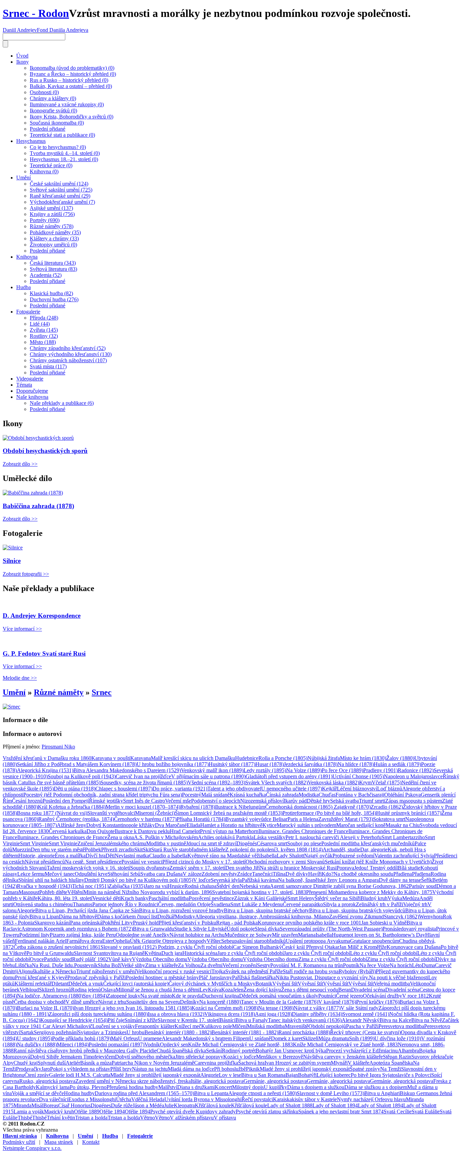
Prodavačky (28, 1069)
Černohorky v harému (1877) (145, 819)
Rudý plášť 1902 (90, 959)
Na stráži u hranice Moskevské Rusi (298, 868)
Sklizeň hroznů (55, 990)
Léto (417, 965)
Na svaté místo (156, 996)
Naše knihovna (32, 397)
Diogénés (246, 843)
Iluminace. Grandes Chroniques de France (303, 831)
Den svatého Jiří (242, 868)
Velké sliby (133, 965)
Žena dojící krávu (262, 990)
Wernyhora (431, 916)
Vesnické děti (106, 898)
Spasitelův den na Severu (153, 1002)
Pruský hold (146, 923)
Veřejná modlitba (392, 983)
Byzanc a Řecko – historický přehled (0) (73, 74)
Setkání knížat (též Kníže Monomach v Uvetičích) (378, 862)
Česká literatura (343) (53, 263)
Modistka (309, 795)
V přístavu (225, 1117)
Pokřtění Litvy (117, 923)
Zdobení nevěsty (219, 874)
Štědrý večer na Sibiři (338, 898)
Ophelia (121, 941)
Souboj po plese (304, 843)
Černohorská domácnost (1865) (299, 807)
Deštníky (189, 1002)
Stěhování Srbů (124, 874)
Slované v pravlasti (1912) (129, 947)
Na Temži (390, 1069)
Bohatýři (307, 1075)
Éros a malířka (70, 855)
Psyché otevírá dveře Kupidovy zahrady (193, 1111)
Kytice (269, 825)
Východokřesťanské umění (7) (62, 202)
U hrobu (135, 1032)
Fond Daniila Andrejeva (62, 30)
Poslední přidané (47, 129)
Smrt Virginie (34, 843)
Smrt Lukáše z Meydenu (256, 904)
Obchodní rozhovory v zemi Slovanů (285, 862)
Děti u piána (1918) (74, 788)
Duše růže (122, 1105)
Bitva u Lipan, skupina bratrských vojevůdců (357, 910)
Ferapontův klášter (155, 1026)
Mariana (307, 935)
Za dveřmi (212, 965)
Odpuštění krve (91, 874)
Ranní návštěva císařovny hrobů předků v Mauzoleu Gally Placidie (85, 1050)
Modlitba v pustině (166, 843)
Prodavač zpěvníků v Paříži (96, 977)
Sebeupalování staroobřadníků (253, 941)
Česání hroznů (27, 801)
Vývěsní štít (285, 983)
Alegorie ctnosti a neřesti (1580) (262, 1093)
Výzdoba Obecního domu (159, 959)
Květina (152, 953)
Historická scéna (199, 953)
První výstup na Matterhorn (229, 831)
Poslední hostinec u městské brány (162, 977)
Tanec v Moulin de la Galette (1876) (279, 1002)
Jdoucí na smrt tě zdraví (211, 843)
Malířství (167, 1087)
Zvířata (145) (44, 330)
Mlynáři (339, 1063)
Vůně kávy (120, 959)
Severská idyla (226, 880)
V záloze (192, 874)
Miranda (22, 1105)
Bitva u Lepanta (211, 1093)
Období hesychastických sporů (45, 450)
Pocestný (191, 795)
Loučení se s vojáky (113, 1026)
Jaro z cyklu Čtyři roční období (250, 953)
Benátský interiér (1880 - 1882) (177, 1032)
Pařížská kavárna (260, 880)
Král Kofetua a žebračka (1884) (72, 807)
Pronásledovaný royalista (409, 929)
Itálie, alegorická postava (217, 1081)
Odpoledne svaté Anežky (142, 935)
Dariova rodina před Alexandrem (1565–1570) (144, 1093)
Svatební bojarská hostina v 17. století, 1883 (259, 892)
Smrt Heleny (301, 898)
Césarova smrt (272, 843)
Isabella (268, 855)
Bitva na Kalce (395, 1020)
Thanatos (82, 904)
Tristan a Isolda (91, 1117)
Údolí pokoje (241, 929)
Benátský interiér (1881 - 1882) (244, 1032)
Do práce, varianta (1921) (180, 788)
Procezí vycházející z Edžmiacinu (362, 1050)
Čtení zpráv (36, 1075)
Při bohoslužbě (230, 1069)
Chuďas (327, 795)
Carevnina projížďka (216, 1063)
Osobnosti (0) (44, 92)
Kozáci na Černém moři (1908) (224, 1008)
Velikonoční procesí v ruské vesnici (173, 971)
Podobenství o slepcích (215, 801)
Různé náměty (59, 692)
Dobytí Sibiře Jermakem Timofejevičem (72, 1057)
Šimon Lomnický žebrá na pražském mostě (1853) (228, 813)
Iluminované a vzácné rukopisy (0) (67, 104)
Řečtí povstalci (257, 1099)
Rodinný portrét (239, 1050)
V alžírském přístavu (192, 1117)
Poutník (351, 965)
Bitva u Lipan (44, 916)
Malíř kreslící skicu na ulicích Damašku (193, 758)
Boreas (50, 1105)
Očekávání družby (382, 996)
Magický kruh (59, 1111)
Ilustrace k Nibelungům (240, 807)
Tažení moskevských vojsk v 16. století (88, 868)
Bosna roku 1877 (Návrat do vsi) (52, 813)
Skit (138, 849)
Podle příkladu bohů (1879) (81, 1038)
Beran (344, 990)
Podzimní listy (34, 935)
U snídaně (260, 1038)
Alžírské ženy (71, 825)
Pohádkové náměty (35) (55, 232)
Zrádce (244, 874)
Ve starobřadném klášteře (198, 849)
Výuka (395, 898)
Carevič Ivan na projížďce (143, 776)
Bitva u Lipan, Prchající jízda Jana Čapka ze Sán (87, 910)
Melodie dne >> (20, 678)
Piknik (253, 1069)
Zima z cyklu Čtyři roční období (332, 959)
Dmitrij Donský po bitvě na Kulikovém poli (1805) (138, 880)
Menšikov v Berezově (279, 1057)
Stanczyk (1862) (401, 916)
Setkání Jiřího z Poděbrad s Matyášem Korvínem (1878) (77, 764)
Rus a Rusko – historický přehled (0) (69, 80)
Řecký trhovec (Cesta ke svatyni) (365, 1032)
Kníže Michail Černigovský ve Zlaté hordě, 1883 (240, 1044)
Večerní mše (178, 801)
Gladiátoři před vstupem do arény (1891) (289, 776)
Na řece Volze (375, 965)
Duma (428, 965)
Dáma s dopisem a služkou (315, 1087)
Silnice (12, 560)
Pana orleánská (86, 923)
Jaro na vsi (156, 886)
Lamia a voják (29, 1111)
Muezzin (21, 849)
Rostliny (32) (44, 336)
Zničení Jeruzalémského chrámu (111, 843)
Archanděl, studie (341, 849)
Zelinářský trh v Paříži (379, 904)
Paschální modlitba (168, 898)
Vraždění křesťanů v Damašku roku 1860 (47, 758)
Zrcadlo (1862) (387, 807)
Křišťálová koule (213, 1105)
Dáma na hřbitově (78, 916)
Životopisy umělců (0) (53, 244)
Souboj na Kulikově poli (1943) (82, 776)
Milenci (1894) (73, 1044)
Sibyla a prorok (339, 904)
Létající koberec (334, 1075)
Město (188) (43, 342)
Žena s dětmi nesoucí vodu (309, 990)
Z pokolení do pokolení (250, 849)
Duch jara (171, 953)
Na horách (401, 965)
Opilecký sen (174, 1044)
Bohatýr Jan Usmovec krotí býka (291, 1050)
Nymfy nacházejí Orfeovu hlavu (371, 1099)
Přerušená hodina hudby (132, 1087)
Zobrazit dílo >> (20, 464)
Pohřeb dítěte (53, 892)
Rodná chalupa (200, 886)
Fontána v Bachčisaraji (360, 795)
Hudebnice (246, 758)
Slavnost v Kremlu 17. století (189, 1020)
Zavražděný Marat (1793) (345, 819)
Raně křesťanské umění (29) (60, 196)
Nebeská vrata (254, 886)
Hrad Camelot (185, 831)
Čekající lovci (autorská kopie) (135, 983)
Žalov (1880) (400, 758)
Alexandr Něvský (360, 1020)
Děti (110, 855)
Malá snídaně (215, 795)
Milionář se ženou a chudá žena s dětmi (158, 990)
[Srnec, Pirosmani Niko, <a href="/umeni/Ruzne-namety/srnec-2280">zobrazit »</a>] (11, 707)
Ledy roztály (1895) (265, 770)
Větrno (147, 1117)
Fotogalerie (28, 311)
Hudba (23, 287)
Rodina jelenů (86, 990)
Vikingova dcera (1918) (229, 1014)
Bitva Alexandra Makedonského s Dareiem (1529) (127, 770)
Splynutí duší (52, 1063)
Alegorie (26, 910)
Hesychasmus (31, 141)
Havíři (315, 874)
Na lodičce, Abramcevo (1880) (50, 996)
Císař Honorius (74, 1105)
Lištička (23, 965)
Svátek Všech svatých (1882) (276, 782)
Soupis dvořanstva (149, 868)
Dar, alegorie (374, 849)
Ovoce (37, 959)
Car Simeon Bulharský (257, 947)
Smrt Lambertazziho (403, 837)
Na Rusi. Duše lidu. (53, 965)
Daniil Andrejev (20, 30)
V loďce (202, 880)
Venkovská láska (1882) (333, 782)
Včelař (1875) (386, 782)
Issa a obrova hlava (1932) (176, 1014)
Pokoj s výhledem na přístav (80, 1069)
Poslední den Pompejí (66, 801)
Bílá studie (409, 868)
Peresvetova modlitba (401, 1026)
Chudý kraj (26, 1063)
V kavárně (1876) (337, 1002)
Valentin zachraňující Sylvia (404, 855)
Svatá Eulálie (426, 1111)
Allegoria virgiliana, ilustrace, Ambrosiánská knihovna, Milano (262, 916)
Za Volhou (189, 965)
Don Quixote (101, 831)
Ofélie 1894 (112, 1111)
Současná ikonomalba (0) (57, 123)
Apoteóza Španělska (391, 1063)
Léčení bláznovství (357, 788)
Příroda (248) (44, 318)
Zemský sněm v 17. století (197, 868)
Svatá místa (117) (48, 366)
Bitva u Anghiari (382, 1093)
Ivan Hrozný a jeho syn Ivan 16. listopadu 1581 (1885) (132, 1008)
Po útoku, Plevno (88, 1087)
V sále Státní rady (359, 1008)
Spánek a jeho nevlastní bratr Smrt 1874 (341, 1111)
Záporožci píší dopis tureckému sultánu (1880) (98, 1014)
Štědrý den (227, 886)
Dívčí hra (96, 855)
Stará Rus (161, 849)
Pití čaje (116, 1020)
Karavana (140, 758)
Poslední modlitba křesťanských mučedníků (368, 843)
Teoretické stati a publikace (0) (62, 135)
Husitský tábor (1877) (232, 764)
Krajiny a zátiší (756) (52, 214)
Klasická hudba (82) (51, 293)
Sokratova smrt (389, 819)
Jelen (238, 990)
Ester (107, 941)
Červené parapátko (303, 904)
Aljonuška (29, 971)
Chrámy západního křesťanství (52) (68, 348)
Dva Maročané (171, 825)
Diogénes (101, 1105)
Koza (227, 990)
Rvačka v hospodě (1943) (44, 886)
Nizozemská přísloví (262, 801)
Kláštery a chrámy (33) (54, 238)
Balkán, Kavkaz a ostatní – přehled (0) (71, 86)
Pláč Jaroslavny (215, 977)
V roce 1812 (415, 996)
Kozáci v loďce (239, 1057)
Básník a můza (96, 1063)
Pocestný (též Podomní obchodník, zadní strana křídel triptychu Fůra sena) (102, 795)
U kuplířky (275, 1087)
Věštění (75, 892)
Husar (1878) (269, 764)
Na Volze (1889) (304, 770)
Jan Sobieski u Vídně (384, 923)
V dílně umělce (82, 1002)
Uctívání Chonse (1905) (358, 776)
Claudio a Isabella (168, 855)
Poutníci (327, 996)
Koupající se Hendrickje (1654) (74, 1020)
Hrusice (176, 886)
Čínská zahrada (282, 795)
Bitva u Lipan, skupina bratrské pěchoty (266, 910)
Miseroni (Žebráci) (155, 813)
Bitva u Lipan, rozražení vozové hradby (181, 910)
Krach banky (134, 898)
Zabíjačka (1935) (127, 886)
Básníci (227, 1020)
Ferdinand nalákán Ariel (40, 941)
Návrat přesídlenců (45, 862)
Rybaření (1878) (197, 807)
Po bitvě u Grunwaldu (50, 953)
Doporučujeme (32, 391)
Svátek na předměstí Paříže (254, 971)
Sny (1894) (95, 996)
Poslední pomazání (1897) (116, 1044)
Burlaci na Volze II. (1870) (45, 1008)
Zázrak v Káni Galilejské (260, 898)
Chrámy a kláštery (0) (53, 98)
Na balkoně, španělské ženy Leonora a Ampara (328, 880)
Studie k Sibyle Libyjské (200, 929)
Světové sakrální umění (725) (61, 190)
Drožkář (166, 916)
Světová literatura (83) (53, 269)
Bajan (291, 1075)
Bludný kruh (374, 898)
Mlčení (239, 1026)
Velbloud (29, 990)
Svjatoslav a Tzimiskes (102, 1032)
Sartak (27, 1032)
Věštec (214, 941)
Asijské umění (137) (51, 208)
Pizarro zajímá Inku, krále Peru (83, 935)
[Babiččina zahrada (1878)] (33, 493)
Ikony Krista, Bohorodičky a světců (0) (71, 116)
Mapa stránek (58, 1142)
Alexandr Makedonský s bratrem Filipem (205, 1038)
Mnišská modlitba (266, 1026)
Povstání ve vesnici (141, 862)
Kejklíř (329, 788)
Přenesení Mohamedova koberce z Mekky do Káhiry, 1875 (369, 892)
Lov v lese (230, 1075)
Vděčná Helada (147, 1099)
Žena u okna (120, 837)
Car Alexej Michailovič (67, 1026)
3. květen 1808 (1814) (299, 849)
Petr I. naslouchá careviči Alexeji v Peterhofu (333, 837)
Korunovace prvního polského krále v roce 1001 (309, 923)
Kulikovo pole (216, 1026)
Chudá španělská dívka (181, 1050)
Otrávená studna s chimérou (43, 904)
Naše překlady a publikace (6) (62, 403)
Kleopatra (184, 1105)
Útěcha (123, 1099)
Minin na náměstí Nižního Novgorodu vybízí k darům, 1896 (148, 892)
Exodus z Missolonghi (92, 1099)
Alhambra (408, 1050)
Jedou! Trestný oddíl (376, 868)
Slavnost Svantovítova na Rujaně (109, 953)
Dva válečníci (53, 1099)
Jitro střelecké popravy (199, 1057)
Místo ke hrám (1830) (363, 758)
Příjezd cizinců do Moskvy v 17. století (204, 862)
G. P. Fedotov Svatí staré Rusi (44, 653)
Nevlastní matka (132, 855)
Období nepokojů (327, 1026)
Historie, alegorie (36, 855)
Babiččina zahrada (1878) (38, 505)
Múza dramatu (333, 1038)
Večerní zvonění (240, 965)
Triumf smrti (372, 801)
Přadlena (402, 874)
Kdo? (327, 874)
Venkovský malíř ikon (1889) (212, 770)
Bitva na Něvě (426, 1020)
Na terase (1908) (276, 1008)
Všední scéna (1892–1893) (216, 782)
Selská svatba (344, 801)
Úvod (22, 56)
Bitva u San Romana (263, 1075)
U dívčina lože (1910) (397, 1038)
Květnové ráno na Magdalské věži (223, 855)
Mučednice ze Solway (248, 935)
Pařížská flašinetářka (254, 977)
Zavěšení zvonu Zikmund (356, 916)
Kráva (214, 990)
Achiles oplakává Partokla (226, 837)
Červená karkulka (68, 831)
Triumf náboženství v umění (106, 971)
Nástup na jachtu (150, 1069)
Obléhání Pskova (402, 795)
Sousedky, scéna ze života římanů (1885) (144, 782)
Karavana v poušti (110, 758)
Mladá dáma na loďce (191, 1069)
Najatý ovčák (318, 855)
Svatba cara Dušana (161, 874)
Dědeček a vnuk (85, 983)
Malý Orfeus (124, 1038)
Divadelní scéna (368, 990)
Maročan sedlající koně (361, 825)
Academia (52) (46, 275)
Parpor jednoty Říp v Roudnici (125, 904)
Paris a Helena (302, 819)
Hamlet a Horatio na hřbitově (231, 825)
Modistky (185, 916)
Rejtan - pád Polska (237, 923)
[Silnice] (13, 547)
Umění (23, 177)
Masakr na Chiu (403, 825)
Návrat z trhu (112, 1002)
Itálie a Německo (58, 971)
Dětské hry (318, 801)
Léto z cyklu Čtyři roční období (383, 953)
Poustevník (86, 965)
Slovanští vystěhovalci (111, 813)
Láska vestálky (269, 837)
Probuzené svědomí (353, 855)
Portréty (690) (45, 220)
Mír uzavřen (285, 935)
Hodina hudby (79, 1093)
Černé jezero (349, 996)
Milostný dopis (248, 1087)
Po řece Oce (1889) (342, 770)
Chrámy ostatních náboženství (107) (68, 360)
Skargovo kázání (52, 923)
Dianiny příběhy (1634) (317, 1014)
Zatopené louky (123, 996)
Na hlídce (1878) (356, 764)
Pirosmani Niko (58, 746)
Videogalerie (29, 379)
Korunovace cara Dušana (414, 947)
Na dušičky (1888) (37, 1044)
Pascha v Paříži (362, 1026)
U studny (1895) (34, 1038)
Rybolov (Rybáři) (357, 971)
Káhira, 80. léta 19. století (65, 898)
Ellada (193, 825)
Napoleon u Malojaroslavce (413, 776)
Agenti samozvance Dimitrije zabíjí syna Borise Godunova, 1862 (339, 886)
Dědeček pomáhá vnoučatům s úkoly (278, 996)
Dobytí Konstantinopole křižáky (120, 825)
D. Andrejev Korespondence (41, 615)
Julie (169, 1105)
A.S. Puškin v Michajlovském (166, 837)
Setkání (214, 1050)
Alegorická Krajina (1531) (45, 770)
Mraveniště (296, 1026)
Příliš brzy (121, 1069)
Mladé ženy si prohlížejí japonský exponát (305, 1069)
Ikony (22, 62)
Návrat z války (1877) (317, 1008)
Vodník (152, 1044)
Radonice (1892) (416, 770)
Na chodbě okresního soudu (363, 874)
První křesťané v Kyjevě (41, 977)
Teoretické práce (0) (51, 165)
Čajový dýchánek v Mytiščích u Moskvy (211, 983)
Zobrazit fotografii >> (26, 574)
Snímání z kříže (141, 1020)
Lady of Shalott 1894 (335, 1105)
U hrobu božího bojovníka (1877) (173, 764)
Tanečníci (262, 874)
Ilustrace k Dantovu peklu (142, 831)
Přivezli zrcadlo (117, 849)
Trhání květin (61, 1117)
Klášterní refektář (33, 983)
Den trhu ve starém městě (58, 849)
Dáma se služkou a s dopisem (375, 1087)
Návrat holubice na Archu (197, 935)
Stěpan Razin (397, 1057)
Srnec (102, 692)
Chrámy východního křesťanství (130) (71, 354)
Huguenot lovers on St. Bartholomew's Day (378, 935)
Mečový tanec (60, 874)
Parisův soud (422, 886)
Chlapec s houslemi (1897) (124, 788)
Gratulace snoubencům (374, 941)
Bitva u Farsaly (251, 1020)
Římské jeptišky (106, 801)
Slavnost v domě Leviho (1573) (330, 1093)
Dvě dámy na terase (400, 880)
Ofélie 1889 (86, 1111)
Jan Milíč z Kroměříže (363, 947)
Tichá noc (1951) (90, 886)
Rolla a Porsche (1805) (282, 758)
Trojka (218, 971)
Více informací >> (22, 629)
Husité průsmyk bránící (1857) (408, 813)
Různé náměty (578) (51, 226)
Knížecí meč (188, 1026)
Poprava (345, 868)
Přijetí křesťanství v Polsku (187, 923)
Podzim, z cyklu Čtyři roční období (195, 947)
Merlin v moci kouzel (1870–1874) (143, 807)
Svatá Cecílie (398, 1111)
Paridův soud (58, 959)
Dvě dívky (296, 874)
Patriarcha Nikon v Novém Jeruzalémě (153, 1063)
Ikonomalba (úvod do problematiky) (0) (72, 68)
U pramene (150, 1038)
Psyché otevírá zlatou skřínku (267, 1111)
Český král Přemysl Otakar (310, 947)
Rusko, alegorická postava (47, 1081)
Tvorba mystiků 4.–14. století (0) (65, 153)
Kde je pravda (187, 996)
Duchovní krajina (220, 996)
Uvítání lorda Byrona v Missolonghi (202, 1099)
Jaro (45, 1069)
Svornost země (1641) (365, 1014)
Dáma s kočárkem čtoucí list (127, 916)
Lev (204, 990)
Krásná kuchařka (248, 795)
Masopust (29, 892)
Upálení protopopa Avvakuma (318, 941)
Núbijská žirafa (323, 758)
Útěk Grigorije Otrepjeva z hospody (168, 941)
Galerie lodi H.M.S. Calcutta (79, 1075)
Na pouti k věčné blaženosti (398, 977)
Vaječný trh (415, 904)
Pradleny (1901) (380, 770)
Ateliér (73, 1063)
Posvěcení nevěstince (211, 898)
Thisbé (25, 1117)
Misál (37, 1105)
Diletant (59, 983)
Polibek (93, 849)
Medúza (410, 898)
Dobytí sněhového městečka (145, 1057)
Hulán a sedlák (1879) (397, 764)
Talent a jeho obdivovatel (234, 788)
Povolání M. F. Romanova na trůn (306, 965)
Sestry (263, 965)
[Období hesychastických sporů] (38, 438)
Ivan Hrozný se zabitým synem (297, 1063)
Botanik (263, 983)
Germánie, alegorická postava (275, 1081)
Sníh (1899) (361, 1038)
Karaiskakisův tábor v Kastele (305, 1099)
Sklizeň (310, 1038)
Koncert (223, 1087)
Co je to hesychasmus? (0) (58, 147)
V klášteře (358, 1063)
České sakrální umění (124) (59, 184)
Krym (365, 782)
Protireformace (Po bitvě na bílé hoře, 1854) (329, 813)
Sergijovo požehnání (56, 1032)
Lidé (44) (40, 324)
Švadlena (220, 904)
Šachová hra (251, 1063)
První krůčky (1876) (377, 1002)
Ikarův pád (295, 801)
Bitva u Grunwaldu (153, 929)
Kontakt (90, 1142)
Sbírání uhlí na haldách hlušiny (51, 880)
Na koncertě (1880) (220, 1002)
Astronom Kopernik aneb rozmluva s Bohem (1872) (77, 929)
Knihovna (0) (44, 171)
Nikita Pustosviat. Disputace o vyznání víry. (322, 977)
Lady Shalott (290, 855)
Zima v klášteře (161, 965)
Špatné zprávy (365, 1069)
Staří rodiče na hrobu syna (311, 971)
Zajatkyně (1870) (352, 807)
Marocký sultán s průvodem (306, 825)
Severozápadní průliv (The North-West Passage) (331, 929)
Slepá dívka (267, 929)
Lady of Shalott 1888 (290, 1105)
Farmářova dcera (84, 941)
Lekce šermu (31, 874)
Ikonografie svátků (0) (53, 110)
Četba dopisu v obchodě (40, 1002)
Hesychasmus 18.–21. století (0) (64, 159)
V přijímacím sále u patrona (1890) (208, 776)
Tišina (279, 874)
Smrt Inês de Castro (144, 801)
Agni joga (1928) (273, 1014)
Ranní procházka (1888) (304, 1032)
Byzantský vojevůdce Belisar (256, 819)
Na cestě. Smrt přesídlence (93, 862)
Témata (24, 385)
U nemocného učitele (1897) (291, 788)
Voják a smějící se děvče (38, 1093)
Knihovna (27, 257)
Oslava (108, 990)
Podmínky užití (19, 1142)
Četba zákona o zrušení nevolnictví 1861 (57, 947)
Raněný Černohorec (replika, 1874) (76, 819)
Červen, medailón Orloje (184, 904)
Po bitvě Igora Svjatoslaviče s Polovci (391, 1075)
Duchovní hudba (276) (54, 299)
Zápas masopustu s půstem (413, 801)
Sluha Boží (109, 965)
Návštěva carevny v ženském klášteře (343, 1057)
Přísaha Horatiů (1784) (201, 819)
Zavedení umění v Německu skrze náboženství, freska (133, 1081)
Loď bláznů (389, 788)
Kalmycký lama (53, 1087)
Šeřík (426, 880)
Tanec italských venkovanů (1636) (305, 1020)
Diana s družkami (196, 1087)
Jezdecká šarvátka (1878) (311, 764)
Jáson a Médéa (148, 1105)
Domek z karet (286, 1038)
